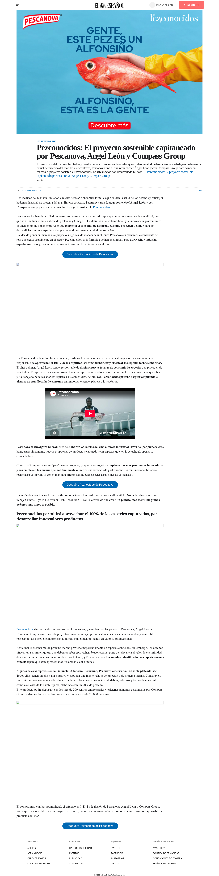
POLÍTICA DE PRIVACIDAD (166, 853)
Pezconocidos (101, 207)
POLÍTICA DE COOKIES (164, 863)
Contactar (74, 841)
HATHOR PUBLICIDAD (80, 847)
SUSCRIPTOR (76, 863)
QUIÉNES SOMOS (36, 858)
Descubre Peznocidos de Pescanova (90, 254)
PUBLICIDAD (75, 858)
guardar (40, 180)
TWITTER (115, 847)
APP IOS (31, 847)
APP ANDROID (34, 853)
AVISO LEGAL (160, 847)
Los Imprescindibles (46, 141)
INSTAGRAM (117, 858)
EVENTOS (74, 853)
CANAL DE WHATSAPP (39, 863)
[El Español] (109, 5)
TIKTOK (115, 863)
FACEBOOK (117, 853)
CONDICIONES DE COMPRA (167, 858)
